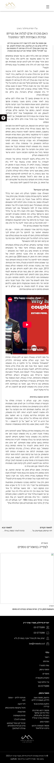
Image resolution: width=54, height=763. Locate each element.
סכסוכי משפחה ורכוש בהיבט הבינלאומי (40, 727)
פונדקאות (21, 712)
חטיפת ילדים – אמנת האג (16, 698)
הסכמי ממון (44, 722)
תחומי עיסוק (44, 669)
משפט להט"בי (19, 719)
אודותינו (46, 661)
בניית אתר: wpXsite (17, 759)
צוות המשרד (44, 665)
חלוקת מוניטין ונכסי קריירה (41, 705)
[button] (3, 117)
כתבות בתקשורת (42, 677)
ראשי (47, 657)
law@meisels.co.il (37, 643)
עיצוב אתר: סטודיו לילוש (35, 759)
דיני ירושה (21, 704)
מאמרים (45, 673)
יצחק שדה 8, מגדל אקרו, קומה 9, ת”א (29, 638)
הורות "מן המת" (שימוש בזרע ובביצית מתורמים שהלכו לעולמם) (16, 726)
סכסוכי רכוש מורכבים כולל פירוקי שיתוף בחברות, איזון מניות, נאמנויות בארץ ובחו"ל (40, 714)
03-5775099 (39, 627)
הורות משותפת (19, 715)
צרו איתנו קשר (43, 682)
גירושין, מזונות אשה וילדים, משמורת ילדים (40, 698)
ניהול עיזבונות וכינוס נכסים (15, 708)
